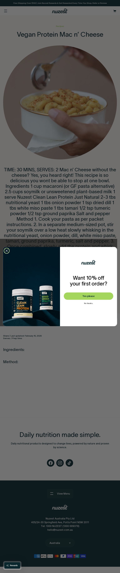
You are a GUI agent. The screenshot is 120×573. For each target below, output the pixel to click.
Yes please (88, 296)
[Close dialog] (6, 250)
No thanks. (88, 303)
